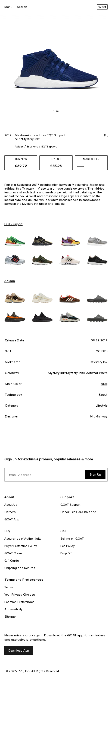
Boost (103, 395)
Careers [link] (9, 512)
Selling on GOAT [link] (72, 538)
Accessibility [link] (13, 609)
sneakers (32, 146)
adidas (19, 146)
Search (22, 6)
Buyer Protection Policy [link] (20, 546)
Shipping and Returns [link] (19, 568)
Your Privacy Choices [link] (19, 594)
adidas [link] (9, 281)
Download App (18, 650)
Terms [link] (8, 587)
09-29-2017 (99, 340)
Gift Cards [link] (11, 560)
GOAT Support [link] (70, 504)
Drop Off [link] (65, 553)
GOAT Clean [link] (13, 553)
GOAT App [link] (11, 519)
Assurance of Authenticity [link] (22, 538)
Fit (106, 135)
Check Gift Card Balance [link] (78, 512)
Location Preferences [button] (19, 602)
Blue (104, 384)
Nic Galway (98, 416)
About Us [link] (10, 504)
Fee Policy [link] (67, 546)
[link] (14, 240)
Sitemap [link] (9, 616)
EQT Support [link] (13, 224)
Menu (8, 6)
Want (102, 7)
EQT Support (49, 146)
